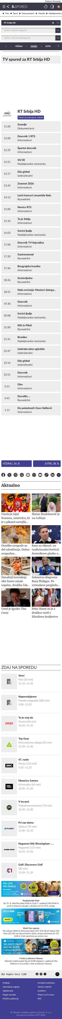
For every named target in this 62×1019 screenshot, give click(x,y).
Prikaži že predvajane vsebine (30, 117)
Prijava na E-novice (46, 995)
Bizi (3, 974)
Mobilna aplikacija (11, 999)
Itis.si (17, 974)
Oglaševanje (8, 991)
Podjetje (6, 983)
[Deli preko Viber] (16, 475)
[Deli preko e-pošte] (40, 475)
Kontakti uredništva (46, 983)
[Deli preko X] (9, 475)
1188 (23, 974)
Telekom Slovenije (53, 1)
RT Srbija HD (29, 112)
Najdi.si (9, 974)
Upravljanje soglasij (11, 987)
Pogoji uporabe (9, 995)
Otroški (41, 13)
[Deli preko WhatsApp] (22, 475)
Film (7, 13)
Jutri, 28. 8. (52, 463)
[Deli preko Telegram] (59, 475)
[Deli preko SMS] (34, 475)
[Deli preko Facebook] (3, 475)
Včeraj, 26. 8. (11, 463)
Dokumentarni (28, 13)
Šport (15, 13)
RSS (39, 999)
